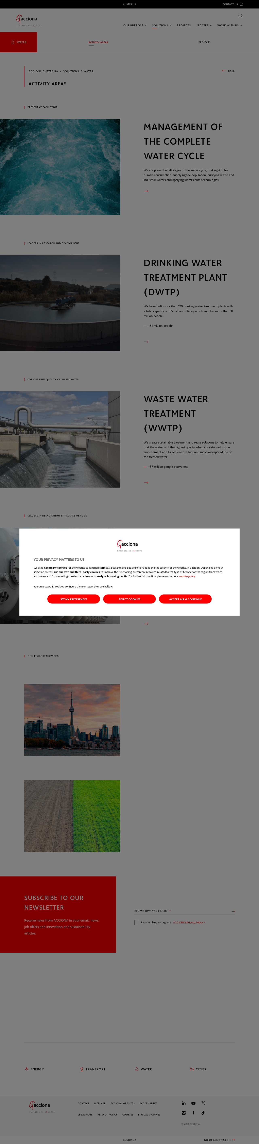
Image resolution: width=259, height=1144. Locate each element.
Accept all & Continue (185, 599)
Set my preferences (73, 599)
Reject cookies (129, 599)
